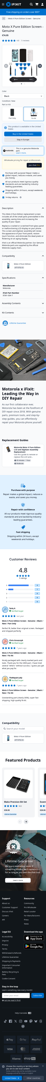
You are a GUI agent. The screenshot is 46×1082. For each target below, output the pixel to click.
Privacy (5, 945)
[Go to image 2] (24, 83)
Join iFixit (34, 165)
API (3, 919)
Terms (4, 949)
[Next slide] (26, 821)
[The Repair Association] (23, 1026)
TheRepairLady (15, 677)
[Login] (42, 4)
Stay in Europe (23, 139)
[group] (6, 66)
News (26, 924)
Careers (5, 915)
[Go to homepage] (14, 4)
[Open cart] (36, 4)
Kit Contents (8, 312)
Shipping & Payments (11, 961)
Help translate (21, 1013)
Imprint (5, 940)
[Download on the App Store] (34, 938)
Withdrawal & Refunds (11, 953)
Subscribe (37, 995)
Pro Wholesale (30, 907)
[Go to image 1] (21, 83)
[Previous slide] (20, 821)
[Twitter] (15, 1021)
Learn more (18, 880)
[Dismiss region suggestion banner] (43, 1066)
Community (29, 903)
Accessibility (7, 936)
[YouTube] (25, 1021)
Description (7, 208)
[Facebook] (10, 1021)
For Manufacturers (32, 915)
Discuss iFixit (7, 911)
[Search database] (31, 4)
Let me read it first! (12, 1000)
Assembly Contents (11, 303)
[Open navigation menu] (3, 4)
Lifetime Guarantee (10, 957)
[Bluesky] (35, 1021)
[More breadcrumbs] (3, 18)
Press (26, 919)
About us (6, 903)
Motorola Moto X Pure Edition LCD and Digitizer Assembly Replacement (27, 449)
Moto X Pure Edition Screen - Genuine (24, 18)
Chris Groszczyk (16, 640)
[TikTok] (5, 1021)
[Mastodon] (30, 1021)
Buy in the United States (23, 134)
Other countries (33, 1078)
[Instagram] (20, 1021)
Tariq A (12, 608)
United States (10, 1078)
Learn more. (21, 153)
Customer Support (10, 907)
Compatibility (8, 256)
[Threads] (40, 1021)
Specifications (8, 277)
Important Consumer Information (11, 966)
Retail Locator (30, 911)
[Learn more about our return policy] (21, 197)
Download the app (33, 931)
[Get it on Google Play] (34, 946)
